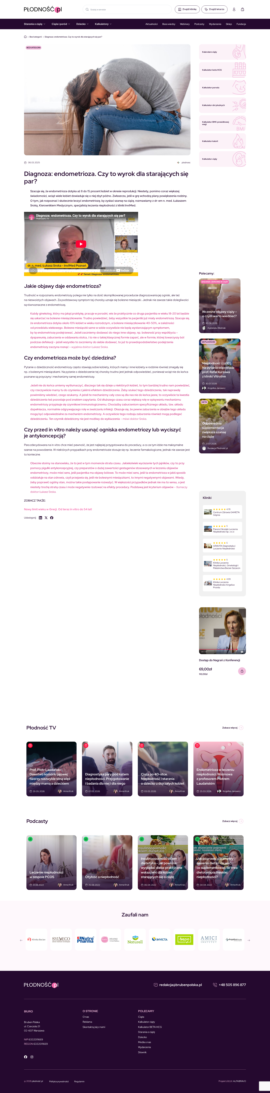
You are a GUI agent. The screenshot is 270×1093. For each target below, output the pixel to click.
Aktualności (151, 24)
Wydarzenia (215, 24)
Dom (25, 36)
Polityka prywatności (59, 1081)
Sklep (229, 24)
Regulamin (79, 1081)
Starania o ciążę (33, 24)
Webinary (185, 24)
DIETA (204, 402)
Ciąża (141, 1016)
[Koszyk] (242, 9)
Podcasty (199, 24)
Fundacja (241, 24)
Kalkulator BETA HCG (150, 1027)
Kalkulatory (102, 24)
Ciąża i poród (59, 24)
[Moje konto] (234, 9)
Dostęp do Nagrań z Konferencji (219, 660)
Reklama (87, 1021)
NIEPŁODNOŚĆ (208, 342)
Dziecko (81, 24)
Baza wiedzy (168, 24)
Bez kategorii (36, 37)
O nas (86, 1016)
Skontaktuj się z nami (94, 1027)
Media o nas (144, 1042)
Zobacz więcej (229, 727)
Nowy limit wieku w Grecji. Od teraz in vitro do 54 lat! (58, 509)
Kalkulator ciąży (146, 1021)
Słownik (142, 1052)
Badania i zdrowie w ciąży (215, 282)
